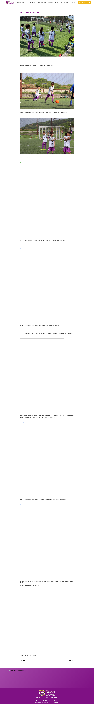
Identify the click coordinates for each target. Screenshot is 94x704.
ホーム (37, 700)
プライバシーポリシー (48, 700)
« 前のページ (22, 660)
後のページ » (71, 660)
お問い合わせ (56, 700)
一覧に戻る (22, 663)
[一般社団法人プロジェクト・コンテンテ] (10, 2)
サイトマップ (42, 700)
